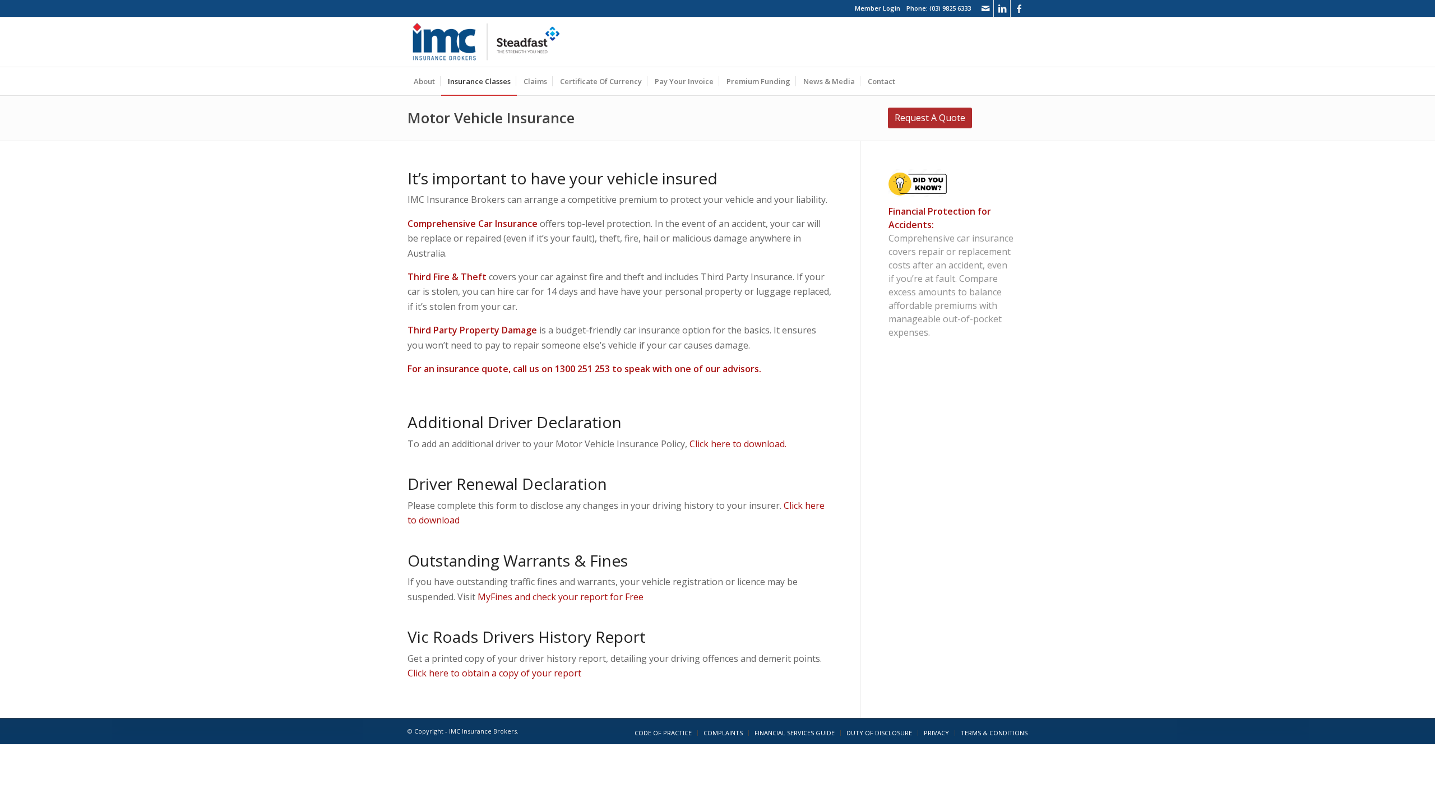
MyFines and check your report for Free (561, 597)
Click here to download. (737, 444)
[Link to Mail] (985, 8)
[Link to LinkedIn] (1002, 8)
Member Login (877, 8)
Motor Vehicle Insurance (491, 118)
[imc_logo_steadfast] (490, 42)
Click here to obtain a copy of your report (494, 673)
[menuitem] (424, 81)
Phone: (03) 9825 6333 (938, 8)
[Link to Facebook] (1019, 8)
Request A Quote (930, 118)
